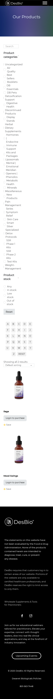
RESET (21, 354)
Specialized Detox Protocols (12, 233)
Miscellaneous (13, 191)
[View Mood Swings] (19, 449)
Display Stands (10, 119)
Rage (6, 411)
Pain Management (13, 203)
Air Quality (11, 69)
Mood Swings (11, 476)
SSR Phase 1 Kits (10, 244)
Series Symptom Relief (12, 212)
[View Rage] (19, 385)
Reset (9, 311)
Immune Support (11, 147)
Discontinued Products (13, 112)
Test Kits (12, 261)
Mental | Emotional (12, 164)
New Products (11, 196)
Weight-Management (13, 267)
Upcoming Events (26, 655)
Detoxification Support (13, 98)
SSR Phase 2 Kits (11, 254)
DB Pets (12, 92)
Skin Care (12, 219)
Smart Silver (10, 224)
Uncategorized (14, 64)
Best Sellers (10, 76)
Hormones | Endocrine (12, 138)
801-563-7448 (26, 686)
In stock (11, 290)
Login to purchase (15, 418)
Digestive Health (12, 105)
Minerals (12, 187)
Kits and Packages (12, 154)
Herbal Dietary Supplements (13, 128)
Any (9, 286)
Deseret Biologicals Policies (26, 678)
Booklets (12, 81)
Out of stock (10, 302)
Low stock (10, 295)
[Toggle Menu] (45, 2)
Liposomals (12, 159)
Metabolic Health (12, 182)
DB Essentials (12, 87)
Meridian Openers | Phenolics (12, 173)
